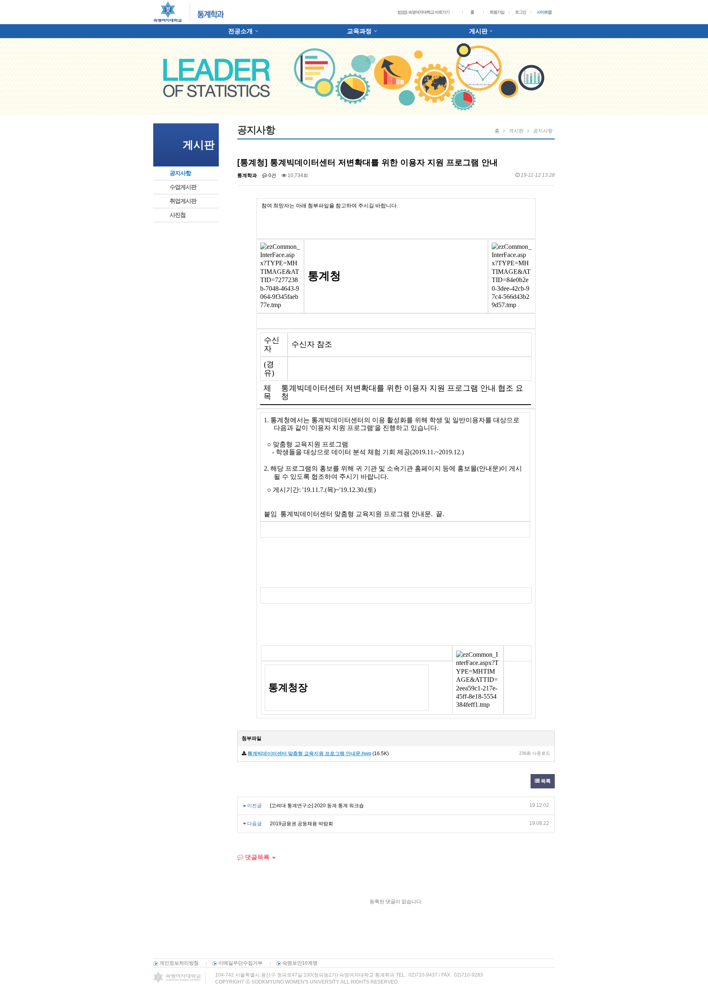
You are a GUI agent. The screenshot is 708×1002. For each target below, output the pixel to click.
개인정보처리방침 (179, 963)
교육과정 (359, 30)
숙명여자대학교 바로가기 (428, 12)
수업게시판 (183, 187)
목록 (545, 781)
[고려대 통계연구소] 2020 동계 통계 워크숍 (317, 805)
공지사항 (180, 173)
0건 (271, 175)
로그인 (520, 12)
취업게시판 (183, 201)
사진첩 (178, 215)
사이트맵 (544, 12)
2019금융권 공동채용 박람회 (301, 824)
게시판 (478, 30)
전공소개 (240, 30)
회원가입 (497, 12)
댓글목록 (256, 857)
